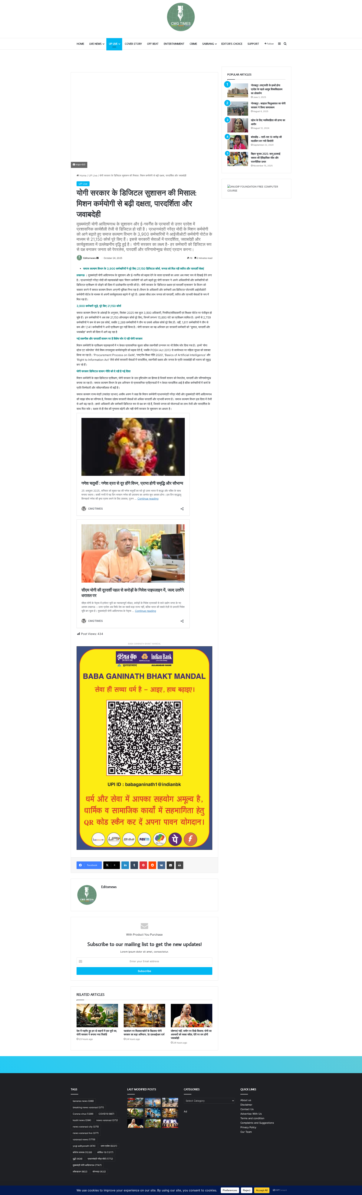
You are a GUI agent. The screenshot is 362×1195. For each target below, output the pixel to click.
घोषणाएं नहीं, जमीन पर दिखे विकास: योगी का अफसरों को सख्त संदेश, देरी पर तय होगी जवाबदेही (191, 1034)
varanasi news (84, 1139)
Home (80, 43)
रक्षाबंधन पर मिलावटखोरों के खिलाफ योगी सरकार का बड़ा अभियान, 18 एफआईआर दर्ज (144, 1032)
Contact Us (247, 1109)
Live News (95, 43)
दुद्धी (77, 1158)
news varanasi (107, 1120)
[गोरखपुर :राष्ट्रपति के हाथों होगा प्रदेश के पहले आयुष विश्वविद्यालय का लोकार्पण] (237, 90)
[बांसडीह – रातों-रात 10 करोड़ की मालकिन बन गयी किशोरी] (237, 142)
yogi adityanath (84, 1145)
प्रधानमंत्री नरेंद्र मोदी (100, 1158)
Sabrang (208, 43)
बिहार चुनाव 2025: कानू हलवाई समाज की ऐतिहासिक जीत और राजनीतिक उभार (265, 157)
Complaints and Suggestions (257, 1122)
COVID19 (106, 1113)
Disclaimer (246, 1104)
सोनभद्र (99, 1171)
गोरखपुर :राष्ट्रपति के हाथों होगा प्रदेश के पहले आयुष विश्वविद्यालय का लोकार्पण (266, 89)
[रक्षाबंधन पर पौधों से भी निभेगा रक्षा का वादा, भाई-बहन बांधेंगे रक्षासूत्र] (153, 1123)
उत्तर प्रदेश (109, 1145)
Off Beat (153, 43)
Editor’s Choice (231, 43)
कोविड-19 (105, 1152)
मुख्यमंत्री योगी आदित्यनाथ (87, 1165)
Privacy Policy (248, 1127)
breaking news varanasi (88, 1107)
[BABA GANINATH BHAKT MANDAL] (144, 748)
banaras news (83, 1101)
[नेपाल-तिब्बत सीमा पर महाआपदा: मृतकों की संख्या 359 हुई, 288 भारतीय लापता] (170, 1102)
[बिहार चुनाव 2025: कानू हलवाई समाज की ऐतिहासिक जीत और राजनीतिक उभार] (237, 159)
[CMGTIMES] (181, 17)
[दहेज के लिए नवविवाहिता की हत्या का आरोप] (237, 125)
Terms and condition (252, 1118)
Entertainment (174, 43)
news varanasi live (86, 1133)
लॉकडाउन (80, 1171)
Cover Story (133, 43)
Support (253, 43)
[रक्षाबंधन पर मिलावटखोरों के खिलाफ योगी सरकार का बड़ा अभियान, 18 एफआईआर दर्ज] (144, 1015)
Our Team (246, 1131)
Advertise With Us (251, 1113)
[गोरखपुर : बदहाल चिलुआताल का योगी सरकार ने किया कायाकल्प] (237, 109)
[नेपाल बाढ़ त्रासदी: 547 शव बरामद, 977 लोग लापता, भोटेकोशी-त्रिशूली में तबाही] (135, 1102)
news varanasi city (86, 1126)
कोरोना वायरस (82, 1152)
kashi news (82, 1120)
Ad (185, 1111)
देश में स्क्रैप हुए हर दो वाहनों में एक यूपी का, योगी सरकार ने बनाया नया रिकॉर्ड (97, 1032)
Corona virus (83, 1113)
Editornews (89, 258)
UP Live (113, 43)
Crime (193, 43)
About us (245, 1100)
